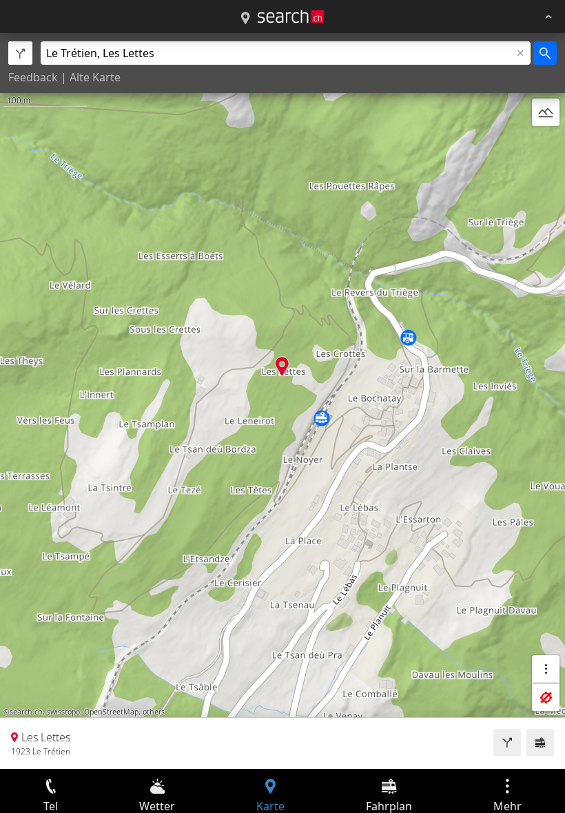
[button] (282, 366)
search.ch (26, 712)
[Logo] (291, 16)
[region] (282, 401)
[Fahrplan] (540, 743)
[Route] (507, 743)
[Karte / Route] (245, 18)
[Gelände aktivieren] (545, 112)
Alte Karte (95, 77)
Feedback (33, 77)
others (154, 712)
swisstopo (63, 712)
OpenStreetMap (111, 712)
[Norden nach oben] (545, 145)
